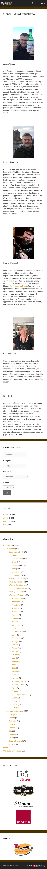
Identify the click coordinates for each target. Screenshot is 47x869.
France (14, 648)
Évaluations (8, 545)
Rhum (11, 738)
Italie (14, 668)
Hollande (15, 655)
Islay (14, 569)
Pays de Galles (18, 685)
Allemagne (16, 602)
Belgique (15, 618)
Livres (5, 748)
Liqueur (12, 734)
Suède (14, 698)
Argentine (15, 608)
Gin (10, 731)
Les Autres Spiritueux (15, 711)
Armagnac (13, 714)
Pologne (15, 691)
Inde (13, 658)
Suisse (14, 701)
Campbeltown (17, 559)
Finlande (15, 645)
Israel (14, 665)
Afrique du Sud (18, 598)
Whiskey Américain (17, 578)
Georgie (15, 651)
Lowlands (15, 572)
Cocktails (13, 724)
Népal (14, 675)
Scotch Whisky (15, 552)
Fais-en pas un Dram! (18, 286)
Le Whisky (10, 549)
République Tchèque (20, 695)
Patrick (6, 515)
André (5, 518)
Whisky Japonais (16, 592)
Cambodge (16, 625)
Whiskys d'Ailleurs (16, 595)
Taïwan (14, 704)
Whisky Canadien (16, 585)
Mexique (15, 671)
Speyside (15, 575)
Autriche (15, 615)
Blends (14, 555)
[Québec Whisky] (7, 3)
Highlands (16, 565)
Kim (4, 525)
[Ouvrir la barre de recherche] (32, 3)
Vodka (11, 744)
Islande (15, 661)
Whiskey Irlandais (16, 582)
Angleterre (16, 605)
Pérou (14, 688)
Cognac (12, 728)
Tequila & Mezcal (16, 741)
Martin (5, 521)
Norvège (15, 678)
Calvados (13, 721)
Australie (15, 612)
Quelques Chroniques (12, 751)
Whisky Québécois (19, 588)
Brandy (12, 718)
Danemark (16, 638)
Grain (14, 562)
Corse (14, 635)
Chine (14, 628)
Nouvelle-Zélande (19, 681)
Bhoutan (15, 622)
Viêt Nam (15, 708)
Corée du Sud (17, 632)
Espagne (15, 642)
